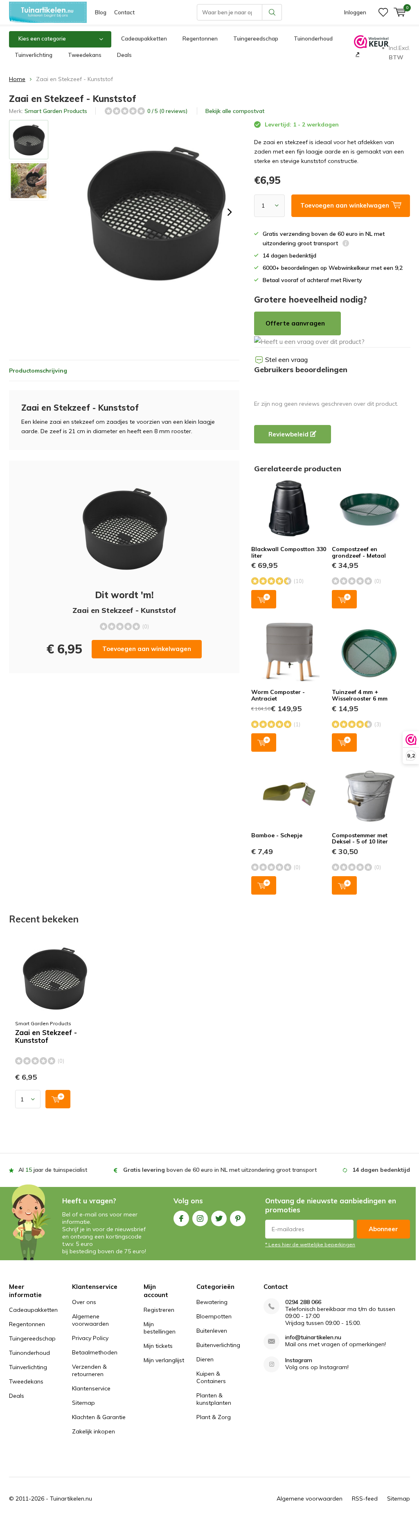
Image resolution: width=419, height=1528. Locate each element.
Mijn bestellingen (160, 1327)
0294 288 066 (303, 1302)
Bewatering (212, 1302)
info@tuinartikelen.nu (313, 1337)
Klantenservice (91, 1388)
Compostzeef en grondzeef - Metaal (359, 552)
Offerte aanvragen (295, 323)
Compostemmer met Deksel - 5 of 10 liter (360, 838)
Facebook (181, 1218)
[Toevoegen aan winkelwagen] (57, 1099)
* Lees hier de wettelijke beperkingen (310, 1244)
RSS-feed (365, 1498)
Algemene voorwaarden (90, 1320)
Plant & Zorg (213, 1417)
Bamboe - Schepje (276, 835)
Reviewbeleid (289, 434)
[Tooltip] (345, 244)
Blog (100, 12)
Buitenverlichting (218, 1345)
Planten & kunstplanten (213, 1399)
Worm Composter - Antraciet (278, 695)
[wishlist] (383, 12)
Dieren (205, 1359)
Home (17, 79)
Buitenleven (211, 1330)
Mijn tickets (158, 1345)
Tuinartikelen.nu (71, 1498)
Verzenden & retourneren (89, 1370)
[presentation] (229, 212)
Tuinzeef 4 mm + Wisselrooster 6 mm (359, 695)
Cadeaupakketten (144, 38)
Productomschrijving (38, 370)
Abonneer (383, 1229)
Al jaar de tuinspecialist (52, 1169)
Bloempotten (214, 1316)
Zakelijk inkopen (93, 1431)
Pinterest (238, 1218)
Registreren (159, 1309)
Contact (124, 12)
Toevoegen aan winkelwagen (146, 649)
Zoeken (272, 12)
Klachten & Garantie (99, 1417)
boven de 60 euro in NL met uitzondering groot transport (220, 1169)
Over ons (84, 1302)
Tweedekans (84, 55)
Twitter (219, 1218)
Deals (124, 55)
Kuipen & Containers (211, 1377)
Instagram (200, 1218)
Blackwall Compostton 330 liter (288, 552)
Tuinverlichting (33, 55)
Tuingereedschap (255, 38)
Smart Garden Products (56, 111)
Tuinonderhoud (313, 38)
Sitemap (83, 1402)
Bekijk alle (234, 111)
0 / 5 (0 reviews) (167, 111)
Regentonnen (200, 38)
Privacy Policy (90, 1338)
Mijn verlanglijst (164, 1360)
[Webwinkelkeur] (356, 54)
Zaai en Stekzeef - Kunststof (46, 1036)
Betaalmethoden (94, 1352)
